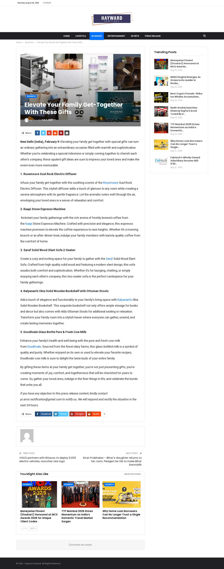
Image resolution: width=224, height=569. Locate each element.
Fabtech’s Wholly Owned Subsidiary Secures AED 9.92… (185, 160)
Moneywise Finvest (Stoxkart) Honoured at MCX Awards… (184, 63)
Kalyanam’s (124, 299)
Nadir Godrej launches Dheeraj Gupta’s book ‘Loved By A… (183, 111)
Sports (135, 36)
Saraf (109, 258)
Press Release (153, 36)
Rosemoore (110, 182)
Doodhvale (34, 346)
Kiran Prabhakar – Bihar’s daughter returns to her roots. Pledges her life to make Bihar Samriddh (112, 461)
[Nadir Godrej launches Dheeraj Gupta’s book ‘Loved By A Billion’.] (161, 111)
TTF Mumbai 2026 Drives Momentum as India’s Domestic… (185, 127)
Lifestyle (47, 2)
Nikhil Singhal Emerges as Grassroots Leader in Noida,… (185, 80)
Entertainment (116, 36)
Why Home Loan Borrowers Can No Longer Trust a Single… (186, 144)
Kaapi (28, 223)
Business (97, 36)
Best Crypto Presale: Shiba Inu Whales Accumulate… (186, 95)
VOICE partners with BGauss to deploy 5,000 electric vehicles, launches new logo (47, 459)
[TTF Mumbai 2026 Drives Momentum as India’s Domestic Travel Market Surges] (80, 494)
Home (66, 36)
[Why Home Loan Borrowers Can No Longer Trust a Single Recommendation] (121, 494)
